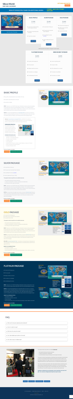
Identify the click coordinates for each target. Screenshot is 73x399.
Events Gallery (31, 381)
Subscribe (33, 40)
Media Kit (25, 381)
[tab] (36, 323)
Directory (46, 391)
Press (43, 391)
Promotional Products (36, 391)
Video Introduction (39, 381)
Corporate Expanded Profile (12, 241)
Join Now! (7, 151)
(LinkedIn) (44, 36)
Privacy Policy (36, 393)
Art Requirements (28, 391)
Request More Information (16, 151)
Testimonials (47, 381)
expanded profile (21, 288)
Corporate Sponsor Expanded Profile (14, 119)
